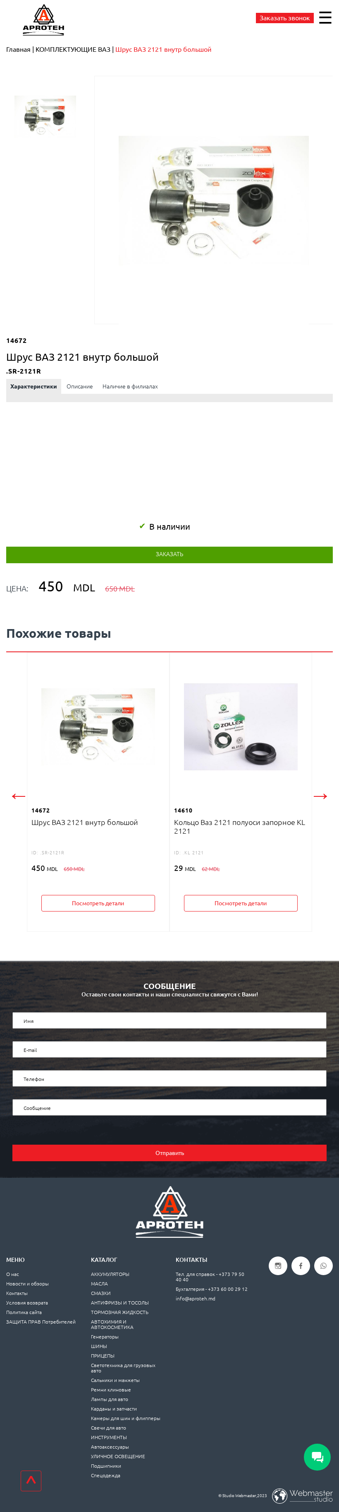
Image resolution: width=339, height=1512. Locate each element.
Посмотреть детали (98, 903)
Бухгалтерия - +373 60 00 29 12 (212, 1289)
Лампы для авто (109, 1399)
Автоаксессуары (110, 1446)
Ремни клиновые (111, 1389)
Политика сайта (24, 1312)
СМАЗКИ (101, 1293)
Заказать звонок (285, 18)
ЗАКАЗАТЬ (169, 554)
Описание (80, 386)
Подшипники (106, 1466)
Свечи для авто (108, 1427)
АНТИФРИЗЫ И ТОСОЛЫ (120, 1302)
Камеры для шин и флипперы (125, 1418)
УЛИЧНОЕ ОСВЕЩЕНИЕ (118, 1456)
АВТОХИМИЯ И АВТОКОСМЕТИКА (112, 1324)
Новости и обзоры (27, 1283)
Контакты (17, 1293)
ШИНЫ (99, 1346)
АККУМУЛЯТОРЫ (110, 1274)
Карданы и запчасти (114, 1408)
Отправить (169, 1153)
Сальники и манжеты (115, 1380)
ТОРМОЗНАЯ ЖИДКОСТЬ (119, 1312)
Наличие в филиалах (130, 386)
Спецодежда (105, 1475)
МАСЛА (99, 1283)
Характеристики (33, 386)
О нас (12, 1274)
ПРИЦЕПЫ (103, 1355)
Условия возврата (27, 1302)
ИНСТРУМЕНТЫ (109, 1437)
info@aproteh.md (195, 1298)
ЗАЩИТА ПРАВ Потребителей (41, 1321)
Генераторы (105, 1336)
